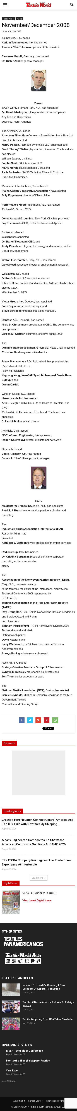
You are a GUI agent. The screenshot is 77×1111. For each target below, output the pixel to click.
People (19, 19)
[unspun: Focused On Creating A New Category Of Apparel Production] (11, 989)
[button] (72, 5)
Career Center (35, 1100)
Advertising (19, 1100)
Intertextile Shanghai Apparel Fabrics (28, 1060)
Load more (37, 877)
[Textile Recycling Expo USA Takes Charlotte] (11, 1024)
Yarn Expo (12, 1070)
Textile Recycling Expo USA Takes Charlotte (48, 1019)
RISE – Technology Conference (24, 1050)
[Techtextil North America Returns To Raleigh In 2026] (11, 1006)
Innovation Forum (55, 1100)
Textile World (8, 19)
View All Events (9, 1081)
